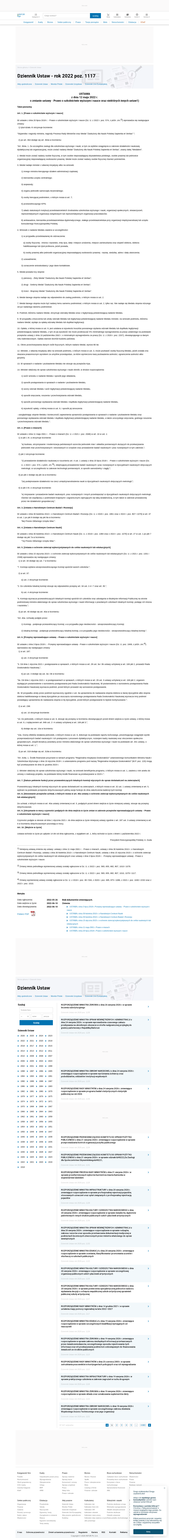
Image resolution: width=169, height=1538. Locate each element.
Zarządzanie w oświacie (48, 1515)
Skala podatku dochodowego (117, 1518)
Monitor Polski (56, 84)
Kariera (95, 1532)
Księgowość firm (24, 1473)
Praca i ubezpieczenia (92, 1482)
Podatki (20, 1477)
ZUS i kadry (21, 1485)
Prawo (78, 22)
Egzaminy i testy (46, 1512)
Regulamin (83, 1532)
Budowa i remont (135, 1485)
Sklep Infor (66, 1490)
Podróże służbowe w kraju (116, 1504)
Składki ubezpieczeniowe (116, 1510)
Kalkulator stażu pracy (92, 1515)
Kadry (40, 22)
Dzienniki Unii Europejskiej (96, 84)
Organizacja (21, 1504)
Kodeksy (65, 1518)
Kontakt (112, 1532)
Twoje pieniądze (92, 22)
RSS (103, 1532)
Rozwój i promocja (24, 1512)
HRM (41, 1490)
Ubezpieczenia (45, 1482)
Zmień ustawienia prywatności (61, 1532)
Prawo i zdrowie (68, 1493)
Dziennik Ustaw (35, 67)
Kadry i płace (22, 1515)
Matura (42, 1518)
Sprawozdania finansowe (116, 1488)
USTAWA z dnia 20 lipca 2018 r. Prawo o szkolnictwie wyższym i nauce (98, 931)
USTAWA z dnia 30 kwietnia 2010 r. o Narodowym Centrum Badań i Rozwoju (101, 917)
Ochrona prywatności (35, 1532)
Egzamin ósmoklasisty (48, 1521)
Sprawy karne (67, 1479)
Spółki (86, 1479)
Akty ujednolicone (24, 84)
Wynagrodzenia (45, 1479)
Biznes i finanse (90, 1477)
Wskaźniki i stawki (114, 1500)
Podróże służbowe (113, 1512)
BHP (41, 1488)
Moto (105, 22)
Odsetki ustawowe (113, 1515)
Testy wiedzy (44, 1523)
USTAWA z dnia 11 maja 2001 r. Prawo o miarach (90, 927)
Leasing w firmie (90, 1488)
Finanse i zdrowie (90, 1490)
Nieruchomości (118, 22)
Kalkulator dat (89, 1504)
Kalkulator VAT (89, 1510)
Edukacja (132, 22)
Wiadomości (133, 1477)
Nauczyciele (44, 1510)
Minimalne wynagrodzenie (116, 1507)
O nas (19, 1532)
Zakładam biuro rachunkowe (117, 1477)
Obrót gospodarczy (24, 1482)
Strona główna (22, 67)
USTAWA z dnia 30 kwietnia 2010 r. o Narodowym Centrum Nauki (96, 914)
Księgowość (29, 22)
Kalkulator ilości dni (91, 1507)
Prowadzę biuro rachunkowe (117, 1479)
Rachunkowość (22, 1479)
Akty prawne (67, 1500)
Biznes (50, 22)
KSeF (143, 22)
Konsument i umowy (69, 1482)
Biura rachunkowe (114, 1473)
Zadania (20, 1510)
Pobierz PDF (23, 914)
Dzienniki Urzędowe (73, 84)
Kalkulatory (89, 1500)
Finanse (132, 1482)
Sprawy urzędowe (68, 1485)
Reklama (123, 1532)
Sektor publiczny (64, 22)
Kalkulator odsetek (91, 1512)
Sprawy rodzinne (68, 1477)
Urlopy (42, 1485)
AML (108, 1490)
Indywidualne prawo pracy (49, 1477)
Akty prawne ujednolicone (71, 1515)
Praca (64, 1488)
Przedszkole (44, 1504)
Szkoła (42, 1507)
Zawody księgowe (23, 1488)
